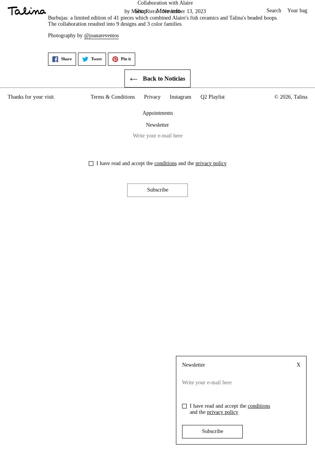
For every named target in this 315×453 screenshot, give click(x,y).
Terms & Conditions (113, 97)
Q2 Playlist (213, 97)
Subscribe (157, 190)
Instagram (180, 97)
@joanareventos (101, 35)
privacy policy (211, 163)
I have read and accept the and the (161, 163)
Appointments (158, 113)
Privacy (152, 97)
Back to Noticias (163, 78)
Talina (300, 97)
